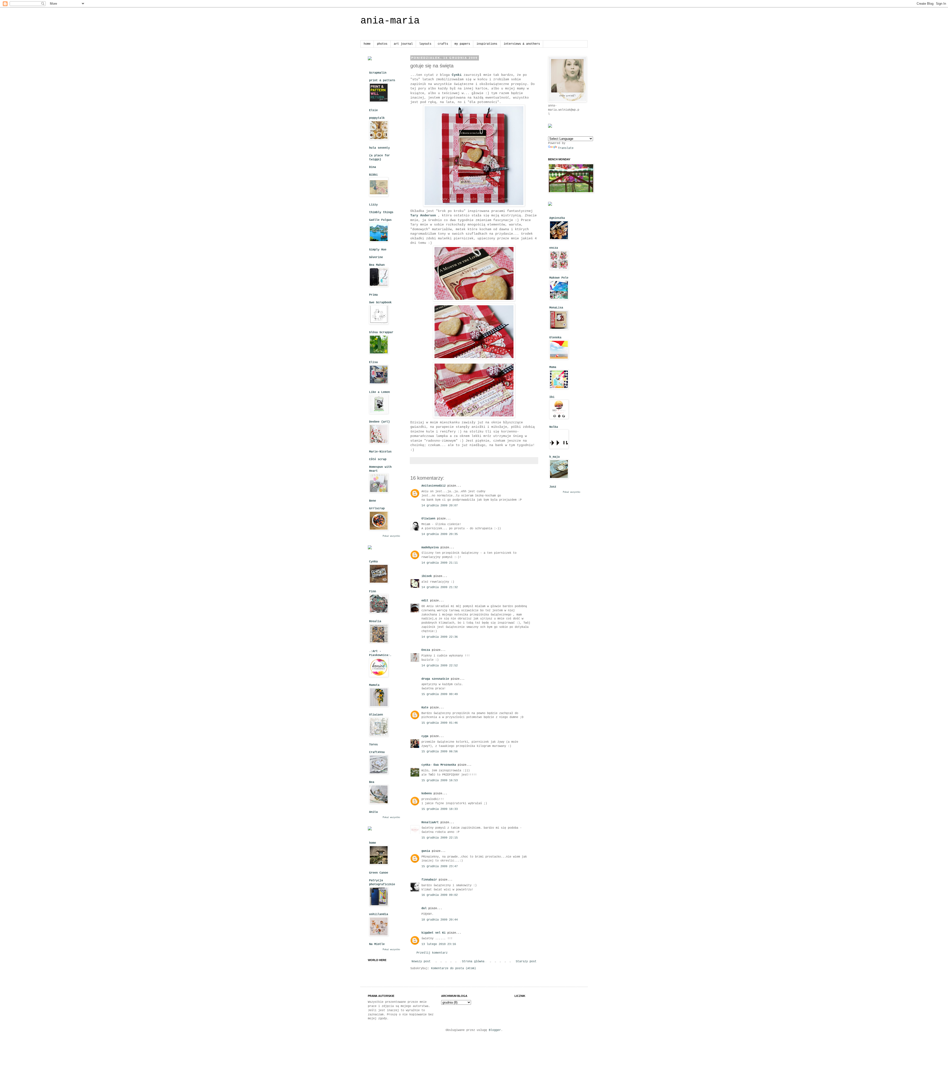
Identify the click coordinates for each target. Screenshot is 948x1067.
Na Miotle (377, 944)
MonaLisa (556, 307)
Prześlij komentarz (432, 953)
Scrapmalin (377, 73)
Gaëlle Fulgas (380, 220)
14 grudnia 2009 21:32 (439, 587)
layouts (425, 44)
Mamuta (374, 685)
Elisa (373, 362)
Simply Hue (377, 249)
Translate (565, 148)
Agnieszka (557, 218)
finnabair (429, 880)
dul (424, 908)
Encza (425, 650)
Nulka (553, 427)
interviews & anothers (522, 44)
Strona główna (473, 961)
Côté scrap (377, 459)
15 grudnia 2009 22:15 (439, 838)
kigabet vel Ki (433, 933)
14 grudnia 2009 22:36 (439, 637)
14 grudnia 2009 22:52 (439, 665)
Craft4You (377, 752)
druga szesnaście (435, 679)
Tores (373, 744)
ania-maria (390, 20)
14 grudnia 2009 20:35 (439, 534)
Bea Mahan (377, 265)
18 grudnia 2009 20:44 (439, 920)
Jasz (552, 487)
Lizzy (373, 204)
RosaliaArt (430, 822)
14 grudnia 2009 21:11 (439, 563)
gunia (425, 851)
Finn (372, 591)
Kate (424, 707)
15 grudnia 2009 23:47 (439, 866)
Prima (373, 295)
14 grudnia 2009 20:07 (439, 505)
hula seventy (379, 148)
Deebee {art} (379, 422)
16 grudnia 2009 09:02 (439, 895)
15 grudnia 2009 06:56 (439, 751)
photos (382, 44)
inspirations (486, 44)
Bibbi (373, 175)
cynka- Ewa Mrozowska (438, 765)
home (367, 44)
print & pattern (382, 80)
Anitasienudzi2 (433, 486)
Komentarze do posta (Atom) (453, 968)
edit (424, 600)
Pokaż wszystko (391, 536)
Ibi (551, 397)
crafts (443, 44)
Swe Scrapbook (380, 302)
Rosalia (375, 621)
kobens (426, 793)
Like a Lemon (379, 392)
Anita (373, 812)
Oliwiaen (428, 518)
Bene (372, 501)
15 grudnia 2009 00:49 (439, 694)
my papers (462, 44)
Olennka (555, 337)
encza (553, 248)
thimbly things (381, 212)
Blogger (495, 1030)
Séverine (376, 257)
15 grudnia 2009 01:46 (439, 723)
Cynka (373, 561)
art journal (403, 44)
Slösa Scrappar (381, 332)
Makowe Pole (558, 278)
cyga (424, 736)
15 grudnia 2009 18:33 (439, 809)
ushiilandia (378, 914)
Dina (372, 167)
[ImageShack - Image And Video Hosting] (370, 548)
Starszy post (526, 961)
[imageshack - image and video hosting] (370, 59)
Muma (552, 367)
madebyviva (430, 547)
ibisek (426, 576)
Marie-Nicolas (380, 451)
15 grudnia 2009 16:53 (439, 780)
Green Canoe (378, 873)
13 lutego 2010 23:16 (438, 944)
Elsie (373, 110)
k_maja (554, 457)
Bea (371, 782)
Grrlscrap (377, 508)
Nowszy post (421, 961)
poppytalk (377, 118)
